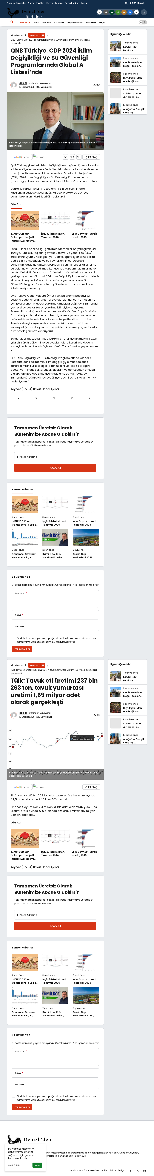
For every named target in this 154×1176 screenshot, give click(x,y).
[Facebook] (130, 1170)
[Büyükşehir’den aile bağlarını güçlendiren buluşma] (127, 77)
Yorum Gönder (22, 649)
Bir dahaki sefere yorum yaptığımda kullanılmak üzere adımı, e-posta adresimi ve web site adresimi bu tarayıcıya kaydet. (57, 640)
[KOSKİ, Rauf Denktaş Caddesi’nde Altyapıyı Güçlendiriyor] (127, 46)
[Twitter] (137, 1170)
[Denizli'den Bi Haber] (27, 12)
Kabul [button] (37, 1165)
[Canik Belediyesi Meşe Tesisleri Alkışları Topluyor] (127, 62)
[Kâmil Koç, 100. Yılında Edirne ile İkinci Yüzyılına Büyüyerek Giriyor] (55, 544)
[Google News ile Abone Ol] (21, 157)
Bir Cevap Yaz (21, 577)
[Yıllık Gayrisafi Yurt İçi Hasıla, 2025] (86, 226)
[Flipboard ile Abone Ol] (38, 157)
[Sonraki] (136, 12)
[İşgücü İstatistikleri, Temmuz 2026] (55, 226)
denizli (23, 83)
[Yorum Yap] (65, 157)
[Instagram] (144, 1170)
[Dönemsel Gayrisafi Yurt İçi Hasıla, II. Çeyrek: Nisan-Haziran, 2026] (25, 544)
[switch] (143, 22)
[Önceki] (99, 12)
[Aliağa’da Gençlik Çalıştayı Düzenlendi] (127, 109)
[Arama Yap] (144, 12)
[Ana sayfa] (11, 22)
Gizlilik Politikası (15, 1165)
